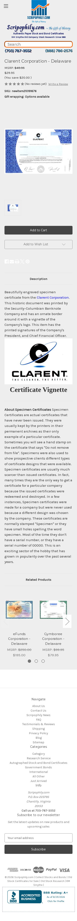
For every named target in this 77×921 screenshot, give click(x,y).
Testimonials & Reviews (38, 724)
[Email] (12, 261)
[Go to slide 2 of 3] (36, 661)
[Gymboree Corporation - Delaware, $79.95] (53, 610)
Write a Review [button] (58, 84)
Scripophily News (38, 715)
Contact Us (38, 710)
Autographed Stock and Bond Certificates (38, 763)
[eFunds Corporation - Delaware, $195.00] (19, 610)
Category (38, 754)
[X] (22, 261)
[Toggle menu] (6, 6)
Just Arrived (38, 781)
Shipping (38, 729)
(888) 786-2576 (59, 50)
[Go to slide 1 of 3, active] (29, 661)
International (38, 772)
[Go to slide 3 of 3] (43, 661)
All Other (39, 776)
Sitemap (38, 742)
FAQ (38, 719)
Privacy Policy (38, 733)
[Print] (17, 261)
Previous (5, 621)
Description (38, 279)
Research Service (38, 758)
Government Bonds (38, 767)
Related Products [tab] (38, 580)
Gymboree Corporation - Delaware (53, 639)
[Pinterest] (27, 261)
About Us (38, 706)
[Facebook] (6, 261)
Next (67, 621)
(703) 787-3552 (18, 50)
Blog (39, 738)
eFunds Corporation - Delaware (19, 639)
